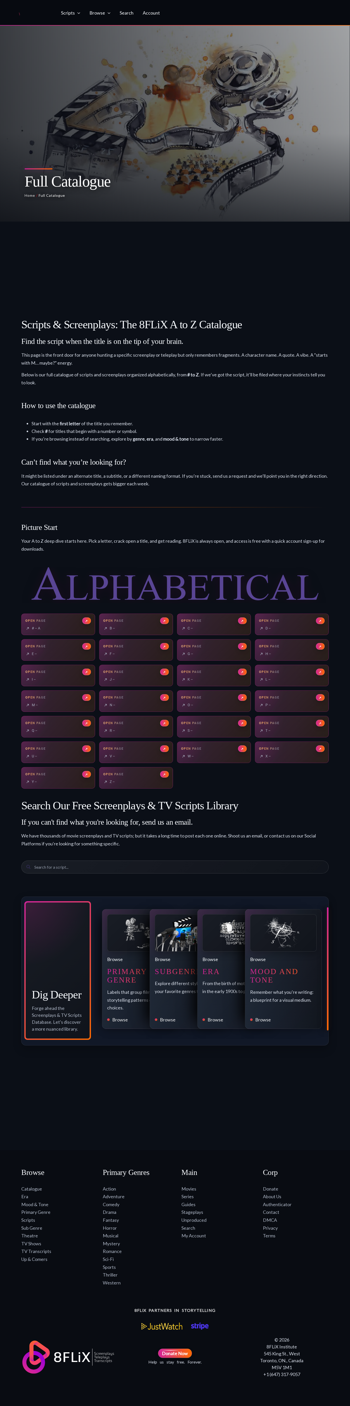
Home (30, 195)
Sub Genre (31, 1228)
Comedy (111, 1204)
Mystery (111, 1243)
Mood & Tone (34, 1204)
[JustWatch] (161, 1326)
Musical (110, 1235)
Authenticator (277, 1204)
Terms (269, 1235)
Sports (109, 1267)
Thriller (110, 1275)
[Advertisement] (175, 272)
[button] (77, 13)
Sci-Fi (108, 1259)
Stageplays (192, 1212)
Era (24, 1196)
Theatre (29, 1235)
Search (188, 1228)
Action (109, 1189)
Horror (110, 1228)
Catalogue (31, 1189)
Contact (271, 1212)
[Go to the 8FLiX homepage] (30, 12)
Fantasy (111, 1220)
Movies (188, 1189)
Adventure (114, 1196)
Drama (109, 1212)
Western (112, 1282)
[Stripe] (199, 1326)
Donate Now (175, 1353)
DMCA (270, 1220)
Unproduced (194, 1220)
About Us (272, 1196)
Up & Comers (34, 1259)
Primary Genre (35, 1212)
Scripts (28, 1220)
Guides (188, 1204)
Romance (112, 1251)
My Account (193, 1235)
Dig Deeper (56, 994)
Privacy (270, 1228)
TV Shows (31, 1243)
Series (187, 1196)
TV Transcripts (36, 1251)
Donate (270, 1189)
